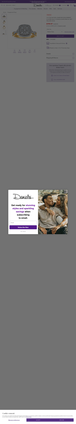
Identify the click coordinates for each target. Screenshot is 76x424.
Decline (62, 420)
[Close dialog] (65, 191)
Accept (38, 420)
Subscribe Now (23, 227)
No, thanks (23, 231)
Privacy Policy (28, 417)
